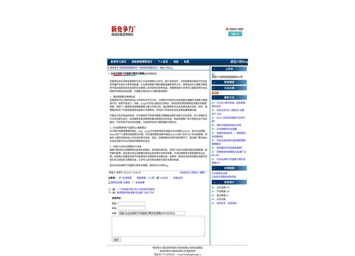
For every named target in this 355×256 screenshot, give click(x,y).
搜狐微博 (141, 178)
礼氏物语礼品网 (219, 173)
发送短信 (232, 203)
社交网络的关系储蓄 (227, 129)
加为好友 (221, 203)
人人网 (151, 178)
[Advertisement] (181, 32)
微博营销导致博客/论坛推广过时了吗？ (136, 192)
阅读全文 (185, 172)
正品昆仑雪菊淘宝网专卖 (224, 177)
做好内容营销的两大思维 (229, 125)
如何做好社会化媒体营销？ (230, 148)
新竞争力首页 (118, 61)
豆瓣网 (126, 182)
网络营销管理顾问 (128, 68)
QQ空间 (164, 178)
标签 (186, 61)
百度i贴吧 (178, 178)
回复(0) (194, 172)
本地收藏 (140, 182)
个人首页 (163, 61)
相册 (176, 61)
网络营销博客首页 (142, 61)
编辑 (202, 172)
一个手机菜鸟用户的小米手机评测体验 (136, 189)
